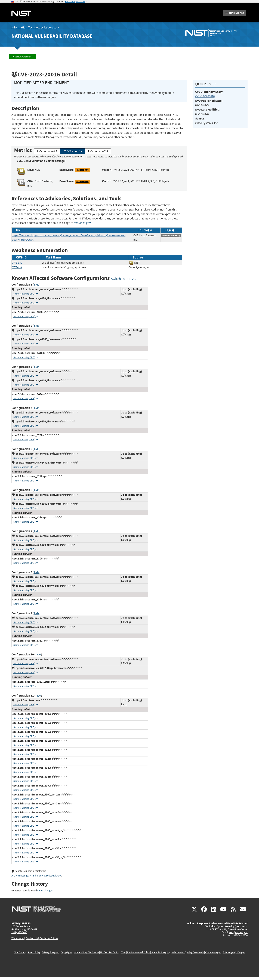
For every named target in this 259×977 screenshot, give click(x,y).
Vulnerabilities (22, 56)
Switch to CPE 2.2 (123, 279)
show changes (45, 890)
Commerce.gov (213, 952)
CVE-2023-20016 (205, 96)
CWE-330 (17, 262)
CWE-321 (17, 267)
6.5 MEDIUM (82, 170)
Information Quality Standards (188, 952)
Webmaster (17, 938)
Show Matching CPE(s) (24, 293)
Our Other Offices (48, 938)
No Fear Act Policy (109, 952)
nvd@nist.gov (82, 223)
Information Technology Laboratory (35, 27)
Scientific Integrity (160, 952)
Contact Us (32, 938)
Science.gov (229, 952)
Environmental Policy (138, 952)
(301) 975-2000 (19, 932)
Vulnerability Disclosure (86, 952)
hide (36, 284)
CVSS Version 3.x (72, 151)
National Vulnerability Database (51, 36)
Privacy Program (50, 952)
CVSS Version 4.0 (47, 151)
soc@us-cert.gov (238, 932)
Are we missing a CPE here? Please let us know (36, 875)
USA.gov (240, 952)
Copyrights (66, 952)
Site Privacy (20, 952)
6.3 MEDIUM (82, 181)
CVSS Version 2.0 (98, 151)
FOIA (123, 952)
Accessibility (34, 952)
